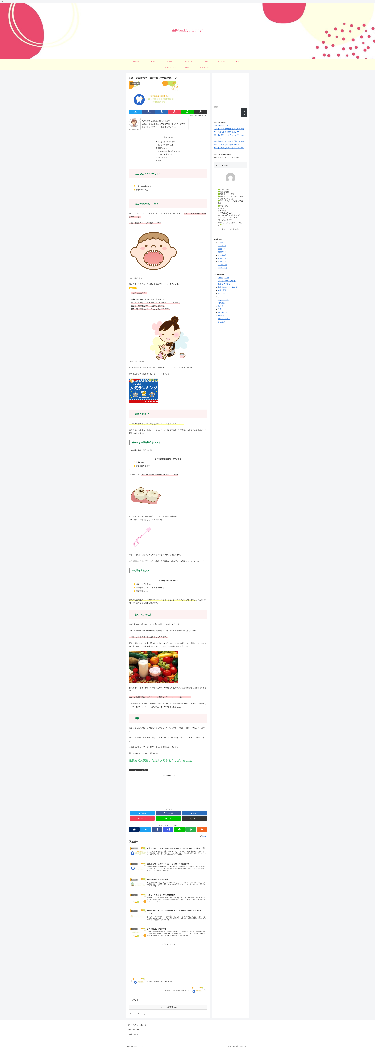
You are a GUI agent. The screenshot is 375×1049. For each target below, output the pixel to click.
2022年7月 (222, 243)
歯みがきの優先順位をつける (170, 151)
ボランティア (223, 300)
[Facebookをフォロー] (157, 829)
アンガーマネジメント (227, 281)
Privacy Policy (133, 1029)
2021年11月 (222, 268)
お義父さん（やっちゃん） (228, 287)
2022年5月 (222, 249)
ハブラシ (221, 293)
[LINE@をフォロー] (179, 829)
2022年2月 (222, 258)
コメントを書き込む (168, 1007)
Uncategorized (135, 770)
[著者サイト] (134, 829)
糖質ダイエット (224, 319)
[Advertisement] (168, 790)
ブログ (220, 297)
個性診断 (221, 303)
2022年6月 (222, 246)
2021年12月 (222, 265)
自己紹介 (221, 322)
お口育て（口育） (225, 284)
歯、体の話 (222, 312)
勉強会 (220, 306)
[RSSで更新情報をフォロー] (202, 829)
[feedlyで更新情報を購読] (190, 829)
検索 (216, 107)
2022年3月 (222, 255)
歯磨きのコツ (162, 148)
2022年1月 (222, 261)
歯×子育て (145, 770)
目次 (165, 137)
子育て (220, 309)
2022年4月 (222, 252)
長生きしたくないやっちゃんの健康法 (229, 148)
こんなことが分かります (166, 142)
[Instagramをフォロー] (168, 829)
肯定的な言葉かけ (166, 154)
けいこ (230, 186)
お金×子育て (223, 290)
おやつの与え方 (163, 157)
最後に (160, 160)
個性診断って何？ (221, 126)
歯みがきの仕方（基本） (166, 145)
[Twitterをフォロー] (145, 829)
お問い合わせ (133, 1034)
